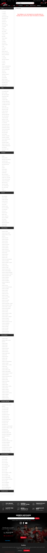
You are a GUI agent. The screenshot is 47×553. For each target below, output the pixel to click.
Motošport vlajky (5, 439)
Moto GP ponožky (5, 485)
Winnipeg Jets (4, 98)
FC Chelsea (4, 11)
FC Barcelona (4, 29)
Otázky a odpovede (38, 537)
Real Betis (3, 36)
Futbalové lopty (5, 298)
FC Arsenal (4, 13)
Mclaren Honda (5, 161)
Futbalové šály (4, 252)
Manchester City (5, 18)
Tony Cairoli (4, 204)
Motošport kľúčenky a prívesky (6, 437)
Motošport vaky (5, 424)
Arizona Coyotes (5, 119)
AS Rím (3, 46)
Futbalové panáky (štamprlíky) (7, 272)
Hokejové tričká (5, 338)
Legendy (3, 64)
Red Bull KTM (4, 211)
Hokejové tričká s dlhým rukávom (6, 341)
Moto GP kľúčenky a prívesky (7, 479)
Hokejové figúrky (5, 384)
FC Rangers (4, 57)
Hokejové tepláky (5, 350)
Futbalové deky (4, 264)
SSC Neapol (4, 48)
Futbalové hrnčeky (5, 265)
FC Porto (3, 61)
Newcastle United (5, 16)
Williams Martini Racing (6, 162)
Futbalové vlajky (5, 292)
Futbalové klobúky (5, 328)
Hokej (2, 87)
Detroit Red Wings (5, 107)
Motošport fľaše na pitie (6, 432)
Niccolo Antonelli (5, 207)
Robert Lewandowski (5, 80)
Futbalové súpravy (5, 247)
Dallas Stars (4, 106)
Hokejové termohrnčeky (6, 371)
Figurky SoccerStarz (5, 67)
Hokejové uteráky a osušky (7, 364)
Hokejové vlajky (5, 377)
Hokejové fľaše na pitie (6, 369)
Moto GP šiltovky (5, 464)
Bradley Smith (4, 214)
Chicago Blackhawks (6, 129)
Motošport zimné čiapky (6, 419)
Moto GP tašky (4, 469)
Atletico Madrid (5, 33)
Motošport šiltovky (5, 417)
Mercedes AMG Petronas (6, 159)
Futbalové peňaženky (5, 323)
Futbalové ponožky (5, 331)
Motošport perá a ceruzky (6, 452)
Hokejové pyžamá (5, 396)
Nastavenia (20, 550)
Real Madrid (4, 31)
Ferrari (3, 156)
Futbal (2, 8)
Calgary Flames (5, 99)
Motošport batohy (5, 421)
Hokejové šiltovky (5, 351)
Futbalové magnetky (5, 319)
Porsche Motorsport (6, 175)
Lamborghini (4, 172)
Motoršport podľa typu (5, 401)
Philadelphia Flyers (5, 96)
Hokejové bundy (5, 345)
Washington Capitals (6, 127)
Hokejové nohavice (5, 348)
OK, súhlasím (27, 550)
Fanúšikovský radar (38, 538)
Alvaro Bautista (5, 201)
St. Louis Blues (4, 122)
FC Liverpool (4, 15)
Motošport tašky (5, 422)
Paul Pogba (4, 76)
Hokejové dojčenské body (6, 399)
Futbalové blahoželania (6, 308)
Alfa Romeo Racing (5, 164)
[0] (41, 3)
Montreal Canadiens (5, 135)
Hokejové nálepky (5, 387)
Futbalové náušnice (5, 280)
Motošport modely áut (6, 448)
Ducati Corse (4, 225)
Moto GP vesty (4, 461)
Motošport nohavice (6, 414)
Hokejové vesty (4, 346)
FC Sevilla (3, 34)
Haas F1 (3, 166)
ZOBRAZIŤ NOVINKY (33, 5)
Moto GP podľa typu (4, 454)
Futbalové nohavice (5, 244)
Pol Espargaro (4, 209)
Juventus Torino (5, 44)
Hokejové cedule (5, 379)
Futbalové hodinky (5, 288)
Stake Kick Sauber (5, 184)
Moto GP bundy (4, 459)
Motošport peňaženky (6, 442)
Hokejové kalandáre (5, 381)
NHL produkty (4, 147)
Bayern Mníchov (5, 51)
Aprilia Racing (4, 224)
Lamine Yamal (4, 85)
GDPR (39, 532)
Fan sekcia (23, 537)
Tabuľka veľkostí (39, 535)
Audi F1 (3, 189)
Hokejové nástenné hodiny (7, 376)
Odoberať (37, 518)
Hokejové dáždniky (5, 394)
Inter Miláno (4, 43)
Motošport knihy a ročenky (7, 447)
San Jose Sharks (5, 132)
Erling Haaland (4, 79)
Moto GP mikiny (4, 457)
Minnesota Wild (5, 112)
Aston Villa (4, 23)
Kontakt (16, 0)
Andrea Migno (4, 221)
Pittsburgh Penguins (5, 121)
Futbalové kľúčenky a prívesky (7, 274)
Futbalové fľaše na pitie (6, 269)
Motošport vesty (5, 412)
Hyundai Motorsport (5, 180)
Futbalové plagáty (5, 293)
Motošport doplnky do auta (7, 440)
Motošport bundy (5, 411)
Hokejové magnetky (5, 391)
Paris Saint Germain (5, 59)
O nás (13, 0)
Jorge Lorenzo (4, 197)
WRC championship (5, 185)
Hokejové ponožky (5, 397)
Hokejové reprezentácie (6, 145)
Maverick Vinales (5, 206)
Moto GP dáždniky (5, 484)
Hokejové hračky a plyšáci (6, 386)
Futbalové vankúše (5, 260)
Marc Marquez (4, 196)
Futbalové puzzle (5, 311)
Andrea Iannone (5, 199)
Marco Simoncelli (5, 216)
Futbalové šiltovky (5, 249)
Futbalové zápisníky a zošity (7, 305)
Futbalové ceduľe (5, 295)
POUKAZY (39, 5)
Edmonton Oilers (5, 109)
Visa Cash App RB (5, 187)
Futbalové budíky (5, 290)
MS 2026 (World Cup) (5, 69)
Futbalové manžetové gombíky (6, 283)
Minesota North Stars (6, 144)
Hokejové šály (4, 354)
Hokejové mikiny (5, 343)
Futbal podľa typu (4, 227)
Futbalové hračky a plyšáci (7, 313)
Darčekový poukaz (4, 491)
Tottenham (4, 20)
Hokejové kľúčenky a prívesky (7, 373)
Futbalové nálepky (5, 315)
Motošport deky (5, 429)
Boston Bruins (4, 134)
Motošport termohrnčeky (6, 434)
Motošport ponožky (5, 445)
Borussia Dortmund (5, 52)
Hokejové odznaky (5, 389)
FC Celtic (3, 56)
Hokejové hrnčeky (5, 368)
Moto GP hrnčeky (5, 474)
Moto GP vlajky (4, 480)
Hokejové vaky (4, 359)
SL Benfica (4, 62)
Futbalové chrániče (5, 300)
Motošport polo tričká (6, 450)
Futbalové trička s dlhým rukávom (6, 235)
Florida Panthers (5, 111)
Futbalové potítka (5, 301)
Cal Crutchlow (5, 202)
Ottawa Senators (5, 117)
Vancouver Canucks (5, 126)
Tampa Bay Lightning (5, 137)
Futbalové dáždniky (5, 324)
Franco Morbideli (5, 217)
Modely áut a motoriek (6, 177)
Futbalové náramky (5, 277)
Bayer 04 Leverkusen (5, 54)
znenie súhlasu (33, 520)
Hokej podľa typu (4, 335)
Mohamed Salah (5, 82)
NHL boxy (3, 150)
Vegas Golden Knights (6, 139)
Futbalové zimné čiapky (6, 251)
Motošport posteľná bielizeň (7, 426)
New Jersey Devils (5, 130)
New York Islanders (5, 94)
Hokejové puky (4, 382)
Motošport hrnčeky (5, 431)
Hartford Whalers (5, 142)
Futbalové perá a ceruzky (6, 306)
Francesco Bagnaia (5, 222)
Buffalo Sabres (4, 93)
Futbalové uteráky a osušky (7, 262)
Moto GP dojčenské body (6, 487)
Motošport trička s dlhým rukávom (6, 405)
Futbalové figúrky (5, 310)
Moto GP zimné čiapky (6, 466)
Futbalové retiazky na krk (6, 275)
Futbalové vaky (4, 257)
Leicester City (4, 21)
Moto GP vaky (4, 470)
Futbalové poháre (5, 267)
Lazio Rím (3, 49)
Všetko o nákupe (9, 0)
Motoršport (3, 152)
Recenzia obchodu (3, 0)
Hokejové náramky (5, 374)
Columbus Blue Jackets (6, 104)
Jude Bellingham (5, 84)
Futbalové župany (5, 329)
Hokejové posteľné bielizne (7, 361)
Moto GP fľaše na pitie (6, 475)
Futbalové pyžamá (5, 326)
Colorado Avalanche (6, 102)
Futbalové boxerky (5, 333)
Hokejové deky (4, 366)
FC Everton (4, 26)
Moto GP (3, 192)
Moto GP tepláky (5, 462)
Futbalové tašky (5, 255)
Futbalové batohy (5, 254)
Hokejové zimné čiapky (6, 353)
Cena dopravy (39, 540)
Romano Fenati (4, 212)
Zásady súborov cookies (39, 533)
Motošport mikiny (5, 409)
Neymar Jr (3, 71)
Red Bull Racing (4, 157)
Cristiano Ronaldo (5, 74)
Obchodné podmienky (39, 530)
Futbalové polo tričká (6, 233)
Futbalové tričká (5, 231)
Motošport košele (5, 408)
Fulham (3, 28)
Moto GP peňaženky (5, 482)
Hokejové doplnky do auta (7, 392)
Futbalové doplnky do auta (7, 321)
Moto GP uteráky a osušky (6, 472)
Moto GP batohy (5, 467)
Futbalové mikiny (5, 241)
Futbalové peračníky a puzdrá (7, 303)
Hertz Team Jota (4, 182)
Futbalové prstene (5, 279)
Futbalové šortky (5, 237)
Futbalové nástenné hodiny (7, 287)
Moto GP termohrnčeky (6, 477)
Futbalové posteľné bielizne (7, 259)
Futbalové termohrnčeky (6, 270)
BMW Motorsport (5, 174)
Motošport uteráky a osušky (7, 427)
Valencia (3, 39)
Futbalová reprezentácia (6, 66)
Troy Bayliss (4, 219)
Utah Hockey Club (5, 149)
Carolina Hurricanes (5, 101)
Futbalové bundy (5, 242)
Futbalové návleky (5, 239)
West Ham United (5, 25)
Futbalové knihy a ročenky (7, 316)
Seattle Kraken (4, 140)
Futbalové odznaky (5, 318)
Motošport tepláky (5, 416)
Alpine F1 (3, 167)
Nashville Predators (5, 114)
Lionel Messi (4, 72)
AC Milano (4, 41)
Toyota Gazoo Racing (6, 179)
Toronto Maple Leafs (5, 124)
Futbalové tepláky (5, 246)
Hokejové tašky (4, 358)
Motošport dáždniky (5, 444)
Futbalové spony (5, 285)
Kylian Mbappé (4, 77)
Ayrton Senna (4, 171)
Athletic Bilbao (4, 38)
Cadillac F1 (4, 190)
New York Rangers (5, 116)
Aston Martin (4, 169)
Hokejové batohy (5, 356)
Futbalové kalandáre (6, 296)
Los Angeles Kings (5, 91)
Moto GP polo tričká (6, 489)
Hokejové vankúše (5, 363)
